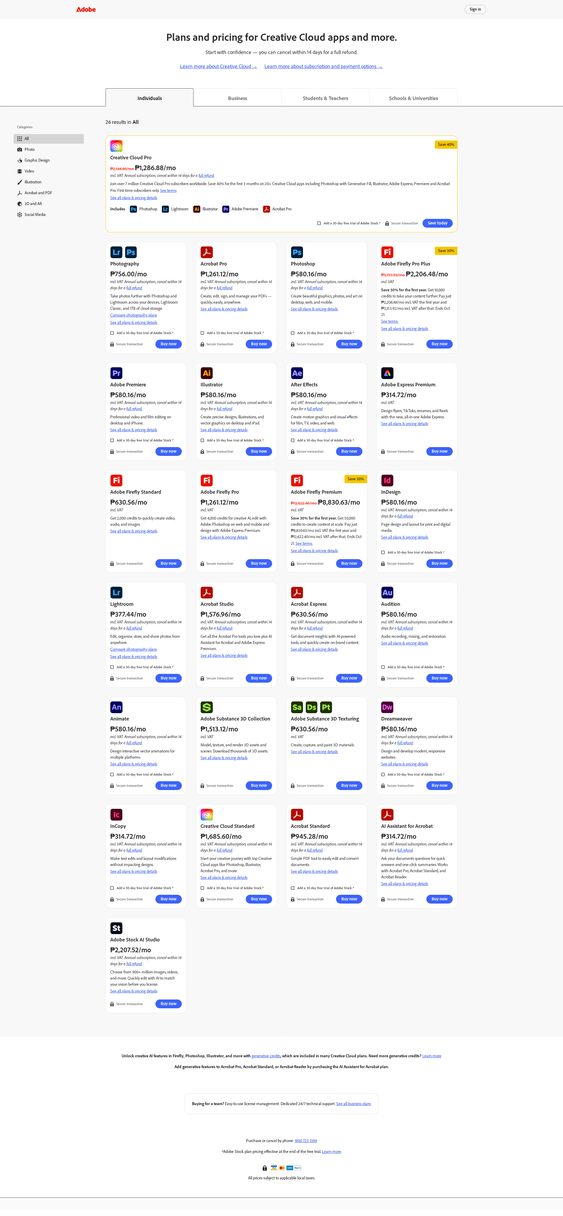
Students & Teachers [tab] (325, 98)
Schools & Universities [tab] (413, 98)
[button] (265, 1167)
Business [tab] (237, 98)
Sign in (475, 9)
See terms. (389, 321)
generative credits (266, 1055)
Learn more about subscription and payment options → (323, 66)
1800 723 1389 (306, 1140)
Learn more (431, 1055)
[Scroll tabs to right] (558, 97)
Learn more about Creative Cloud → (218, 66)
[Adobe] (86, 9)
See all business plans (353, 1103)
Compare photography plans (133, 315)
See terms (168, 190)
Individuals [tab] (150, 98)
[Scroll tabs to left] (4, 97)
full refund (206, 175)
